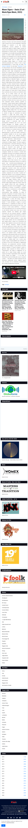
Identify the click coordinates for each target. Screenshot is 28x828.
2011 (14, 759)
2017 (14, 773)
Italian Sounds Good (6, 624)
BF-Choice (4, 602)
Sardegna (7, 284)
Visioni (3, 662)
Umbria (3, 743)
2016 (14, 771)
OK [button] (3, 825)
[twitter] (17, 818)
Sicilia (3, 736)
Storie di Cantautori (6, 648)
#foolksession (5, 600)
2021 (14, 783)
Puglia (3, 727)
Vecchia (25, 348)
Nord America (5, 680)
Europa (3, 675)
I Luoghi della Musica (6, 619)
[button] (1, 2)
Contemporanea (5, 607)
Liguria (3, 712)
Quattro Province (5, 729)
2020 (14, 780)
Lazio (3, 710)
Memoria (4, 629)
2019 (14, 778)
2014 (14, 766)
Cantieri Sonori (5, 605)
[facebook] (8, 818)
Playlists (4, 641)
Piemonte (4, 724)
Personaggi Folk (5, 638)
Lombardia (4, 715)
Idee (3, 622)
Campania (4, 700)
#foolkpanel (4, 598)
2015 (14, 768)
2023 (14, 788)
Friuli (3, 707)
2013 (14, 764)
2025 (14, 792)
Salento (3, 731)
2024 (14, 790)
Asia (3, 673)
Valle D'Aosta (4, 746)
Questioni (4, 643)
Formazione (4, 617)
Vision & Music (5, 660)
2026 (14, 795)
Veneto (3, 748)
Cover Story (4, 612)
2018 (14, 776)
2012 (14, 761)
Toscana (4, 739)
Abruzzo (4, 693)
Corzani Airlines (5, 610)
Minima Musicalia (5, 631)
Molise (3, 719)
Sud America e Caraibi (6, 685)
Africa (3, 671)
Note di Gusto (5, 636)
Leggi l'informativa (10, 822)
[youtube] (20, 818)
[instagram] (14, 818)
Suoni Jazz (4, 653)
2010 (14, 756)
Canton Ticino (5, 703)
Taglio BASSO (5, 655)
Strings (3, 650)
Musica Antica (5, 634)
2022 (14, 785)
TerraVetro (20, 66)
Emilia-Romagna (5, 705)
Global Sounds (5, 678)
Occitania (4, 722)
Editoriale (4, 614)
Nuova (2, 348)
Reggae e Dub (5, 646)
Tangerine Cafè (5, 658)
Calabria (4, 698)
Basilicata (4, 695)
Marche (3, 717)
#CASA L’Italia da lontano (7, 595)
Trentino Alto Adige (6, 741)
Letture (3, 626)
